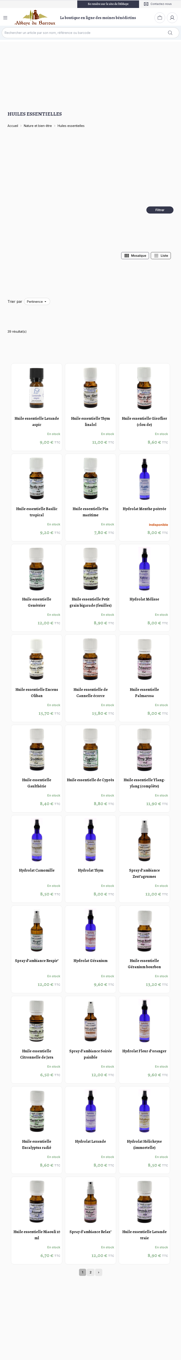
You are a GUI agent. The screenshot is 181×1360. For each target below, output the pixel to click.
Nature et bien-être (38, 126)
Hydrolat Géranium (90, 960)
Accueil (13, 126)
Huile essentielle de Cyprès (90, 780)
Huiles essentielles (71, 126)
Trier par (15, 301)
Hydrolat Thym (90, 870)
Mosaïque (138, 255)
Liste (164, 255)
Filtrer (159, 210)
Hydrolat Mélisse (144, 599)
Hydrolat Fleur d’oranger (144, 1051)
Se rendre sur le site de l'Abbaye (108, 4)
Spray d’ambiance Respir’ (36, 960)
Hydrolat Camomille (37, 870)
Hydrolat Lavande (90, 1141)
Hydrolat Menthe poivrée (144, 508)
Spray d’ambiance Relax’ (90, 1231)
